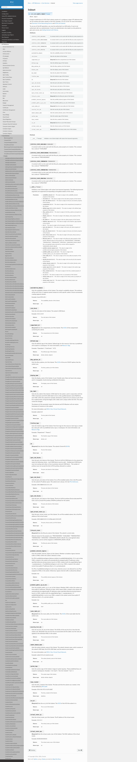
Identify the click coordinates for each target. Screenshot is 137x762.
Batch (4, 96)
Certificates (5, 107)
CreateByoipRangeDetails (10, 622)
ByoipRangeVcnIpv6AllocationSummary (13, 353)
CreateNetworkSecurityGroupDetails (12, 713)
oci (12, 2)
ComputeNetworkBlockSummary (12, 585)
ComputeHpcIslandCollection (11, 567)
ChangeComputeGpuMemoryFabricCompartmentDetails (14, 398)
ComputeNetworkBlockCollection (12, 583)
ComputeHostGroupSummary (11, 561)
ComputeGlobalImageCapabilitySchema (13, 520)
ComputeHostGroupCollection (11, 559)
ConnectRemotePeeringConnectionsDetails (14, 589)
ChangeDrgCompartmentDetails (12, 418)
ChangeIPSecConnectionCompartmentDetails (14, 420)
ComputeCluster (8, 511)
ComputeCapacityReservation (11, 498)
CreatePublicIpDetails (9, 717)
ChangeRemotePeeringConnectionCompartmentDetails (14, 444)
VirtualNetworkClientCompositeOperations (14, 153)
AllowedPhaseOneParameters (11, 188)
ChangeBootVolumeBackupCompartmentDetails (14, 377)
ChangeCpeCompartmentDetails (12, 407)
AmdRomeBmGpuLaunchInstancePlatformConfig (14, 201)
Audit (4, 89)
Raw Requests (5, 37)
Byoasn (6, 331)
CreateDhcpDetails (9, 663)
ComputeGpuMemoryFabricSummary (13, 546)
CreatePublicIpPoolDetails (10, 719)
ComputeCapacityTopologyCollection (13, 507)
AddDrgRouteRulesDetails (10, 164)
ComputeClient (7, 140)
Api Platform (6, 67)
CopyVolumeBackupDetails (11, 596)
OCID (64, 327)
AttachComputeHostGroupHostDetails (13, 234)
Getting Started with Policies (50, 30)
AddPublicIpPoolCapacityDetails (12, 173)
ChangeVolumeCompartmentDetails (12, 463)
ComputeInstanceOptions (10, 578)
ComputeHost (8, 548)
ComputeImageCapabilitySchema (12, 572)
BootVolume (7, 266)
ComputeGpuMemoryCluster (11, 528)
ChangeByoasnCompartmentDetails (12, 381)
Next (79, 750)
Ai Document (6, 53)
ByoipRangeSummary (9, 351)
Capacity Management (8, 105)
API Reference (5, 44)
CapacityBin (7, 357)
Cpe (6, 600)
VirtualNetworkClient (9, 144)
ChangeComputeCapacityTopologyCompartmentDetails (14, 392)
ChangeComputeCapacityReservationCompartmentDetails (14, 390)
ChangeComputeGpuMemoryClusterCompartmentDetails (14, 396)
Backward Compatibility (7, 23)
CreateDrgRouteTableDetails (11, 671)
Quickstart (4, 25)
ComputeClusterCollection (10, 513)
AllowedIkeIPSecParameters (11, 186)
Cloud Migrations (7, 119)
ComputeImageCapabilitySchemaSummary (14, 574)
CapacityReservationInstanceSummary (13, 368)
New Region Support (7, 21)
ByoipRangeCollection (10, 346)
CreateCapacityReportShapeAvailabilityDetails (14, 624)
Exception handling (6, 32)
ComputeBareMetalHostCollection (12, 489)
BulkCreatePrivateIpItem (10, 299)
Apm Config (6, 75)
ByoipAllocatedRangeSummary (11, 342)
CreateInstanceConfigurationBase (12, 687)
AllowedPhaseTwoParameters (11, 190)
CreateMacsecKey (9, 706)
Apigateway (5, 72)
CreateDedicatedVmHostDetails (11, 661)
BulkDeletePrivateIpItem (10, 307)
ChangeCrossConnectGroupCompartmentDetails (14, 411)
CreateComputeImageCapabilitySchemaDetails (14, 650)
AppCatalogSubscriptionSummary (12, 229)
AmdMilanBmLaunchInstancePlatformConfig (14, 197)
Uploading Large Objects (8, 35)
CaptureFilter (8, 375)
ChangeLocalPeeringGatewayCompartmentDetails (14, 433)
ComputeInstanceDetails (10, 576)
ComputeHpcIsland (9, 565)
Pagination (4, 42)
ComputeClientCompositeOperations (12, 149)
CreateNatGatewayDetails (10, 710)
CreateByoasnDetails (9, 619)
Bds (4, 98)
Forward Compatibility (7, 18)
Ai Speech (5, 58)
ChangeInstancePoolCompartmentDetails (13, 429)
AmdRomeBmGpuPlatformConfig (12, 203)
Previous (32, 750)
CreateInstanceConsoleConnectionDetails (14, 693)
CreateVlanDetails (9, 739)
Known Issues (5, 27)
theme (44, 759)
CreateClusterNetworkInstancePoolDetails (14, 632)
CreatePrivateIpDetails (9, 715)
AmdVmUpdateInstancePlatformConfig (13, 214)
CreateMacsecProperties (10, 708)
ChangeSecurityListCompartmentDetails (13, 448)
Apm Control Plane (7, 77)
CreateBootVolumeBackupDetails (12, 615)
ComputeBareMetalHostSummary (12, 494)
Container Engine (7, 128)
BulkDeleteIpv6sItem (9, 305)
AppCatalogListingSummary (11, 225)
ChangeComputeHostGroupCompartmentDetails (14, 403)
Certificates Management (9, 110)
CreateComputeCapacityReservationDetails (14, 637)
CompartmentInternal (9, 483)
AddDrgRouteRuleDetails (10, 162)
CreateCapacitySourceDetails (11, 626)
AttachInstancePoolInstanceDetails (12, 240)
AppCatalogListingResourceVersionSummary (14, 223)
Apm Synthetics (7, 79)
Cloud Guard (6, 117)
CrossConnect (8, 758)
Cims (4, 112)
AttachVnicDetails (9, 249)
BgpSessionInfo (8, 255)
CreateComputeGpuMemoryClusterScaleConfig (14, 645)
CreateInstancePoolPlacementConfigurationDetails (14, 697)
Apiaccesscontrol (7, 70)
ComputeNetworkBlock (10, 580)
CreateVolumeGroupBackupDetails (12, 752)
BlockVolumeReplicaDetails (11, 260)
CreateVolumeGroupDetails (11, 754)
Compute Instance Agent (9, 126)
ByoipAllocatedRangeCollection (12, 340)
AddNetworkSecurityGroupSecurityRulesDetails (14, 171)
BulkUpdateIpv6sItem (9, 325)
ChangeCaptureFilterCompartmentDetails (14, 385)
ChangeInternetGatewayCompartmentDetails (14, 431)
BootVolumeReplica (9, 275)
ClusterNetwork (8, 476)
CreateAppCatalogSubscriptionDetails (13, 613)
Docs (29, 3)
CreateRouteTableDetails (10, 723)
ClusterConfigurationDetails (11, 474)
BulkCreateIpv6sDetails (10, 294)
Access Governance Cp (8, 46)
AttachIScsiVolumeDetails (10, 238)
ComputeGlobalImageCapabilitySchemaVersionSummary (14, 526)
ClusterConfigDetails (9, 472)
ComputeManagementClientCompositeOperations (14, 151)
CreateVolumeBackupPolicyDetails (12, 747)
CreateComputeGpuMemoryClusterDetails (14, 643)
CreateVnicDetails (9, 741)
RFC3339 (44, 686)
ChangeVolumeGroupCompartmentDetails (14, 468)
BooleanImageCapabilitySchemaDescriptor (14, 264)
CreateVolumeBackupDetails (11, 743)
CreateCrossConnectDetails (11, 654)
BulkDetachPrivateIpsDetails (11, 320)
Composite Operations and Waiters (10, 39)
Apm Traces (5, 82)
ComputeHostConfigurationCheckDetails (13, 552)
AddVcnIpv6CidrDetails (10, 182)
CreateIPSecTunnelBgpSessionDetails (13, 680)
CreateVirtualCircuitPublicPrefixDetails (13, 736)
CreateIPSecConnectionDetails (11, 676)
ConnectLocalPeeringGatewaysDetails (13, 587)
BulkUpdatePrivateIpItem (10, 327)
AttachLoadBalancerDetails (11, 242)
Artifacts (5, 86)
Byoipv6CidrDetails (9, 355)
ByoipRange (7, 344)
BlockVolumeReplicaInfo (10, 262)
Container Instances (7, 131)
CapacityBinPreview (9, 359)
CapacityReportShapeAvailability (12, 366)
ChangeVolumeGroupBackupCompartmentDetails (14, 466)
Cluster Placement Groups (9, 121)
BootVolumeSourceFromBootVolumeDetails (14, 288)
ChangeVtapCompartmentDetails (12, 470)
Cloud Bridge (6, 114)
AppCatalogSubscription (10, 227)
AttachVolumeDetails (9, 251)
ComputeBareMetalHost (10, 487)
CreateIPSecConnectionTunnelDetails (13, 678)
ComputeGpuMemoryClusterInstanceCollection (14, 533)
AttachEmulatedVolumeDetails (11, 236)
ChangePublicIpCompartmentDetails (12, 440)
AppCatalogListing (9, 216)
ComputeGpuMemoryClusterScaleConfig (13, 537)
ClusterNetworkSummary (10, 481)
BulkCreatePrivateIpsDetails (11, 301)
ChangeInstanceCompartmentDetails (13, 424)
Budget (4, 103)
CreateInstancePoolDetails (10, 695)
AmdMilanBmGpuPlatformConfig (12, 195)
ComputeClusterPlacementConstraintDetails (14, 515)
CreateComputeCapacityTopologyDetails (13, 639)
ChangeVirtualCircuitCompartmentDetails (14, 457)
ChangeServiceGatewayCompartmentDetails (14, 450)
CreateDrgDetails (8, 667)
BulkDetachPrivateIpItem (10, 318)
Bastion (5, 93)
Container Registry (7, 133)
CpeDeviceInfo (8, 606)
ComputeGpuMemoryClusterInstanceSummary (14, 535)
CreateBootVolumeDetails (10, 617)
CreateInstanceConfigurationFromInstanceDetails (14, 691)
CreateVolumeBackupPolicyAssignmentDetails (14, 745)
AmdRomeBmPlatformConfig (11, 208)
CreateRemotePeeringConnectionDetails (13, 721)
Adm (4, 49)
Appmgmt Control (7, 84)
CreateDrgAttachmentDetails (11, 665)
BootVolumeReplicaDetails (10, 277)
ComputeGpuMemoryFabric (11, 541)
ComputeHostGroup (9, 557)
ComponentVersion (9, 485)
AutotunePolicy (8, 253)
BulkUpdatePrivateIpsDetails (11, 329)
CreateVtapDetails (9, 756)
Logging (3, 30)
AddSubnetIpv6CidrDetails (10, 177)
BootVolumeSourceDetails (10, 281)
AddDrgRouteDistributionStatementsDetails (14, 160)
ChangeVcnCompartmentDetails (12, 455)
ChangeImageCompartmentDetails (12, 422)
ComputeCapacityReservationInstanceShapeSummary (14, 500)
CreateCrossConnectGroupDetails (12, 656)
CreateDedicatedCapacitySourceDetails (13, 658)
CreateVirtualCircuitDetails (10, 734)
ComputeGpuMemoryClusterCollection (13, 531)
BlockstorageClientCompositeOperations (13, 147)
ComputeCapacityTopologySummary (13, 509)
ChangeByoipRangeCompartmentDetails (13, 383)
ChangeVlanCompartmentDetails (12, 459)
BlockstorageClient (8, 138)
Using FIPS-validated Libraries (9, 16)
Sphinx (36, 759)
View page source (78, 3)
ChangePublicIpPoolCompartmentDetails (13, 442)
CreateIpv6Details (9, 702)
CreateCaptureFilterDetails (10, 628)
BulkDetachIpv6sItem (9, 316)
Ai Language (6, 56)
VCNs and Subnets (60, 23)
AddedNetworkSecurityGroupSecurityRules (14, 184)
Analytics (5, 63)
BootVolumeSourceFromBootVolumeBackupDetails (14, 286)
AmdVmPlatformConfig (10, 212)
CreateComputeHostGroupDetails (12, 648)
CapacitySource (8, 370)
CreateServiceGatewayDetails (11, 728)
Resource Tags (66, 345)
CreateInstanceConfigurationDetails (12, 689)
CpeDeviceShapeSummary (10, 611)
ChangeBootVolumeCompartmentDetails (13, 379)
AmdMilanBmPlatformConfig (11, 199)
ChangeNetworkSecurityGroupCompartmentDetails (14, 437)
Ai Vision (5, 60)
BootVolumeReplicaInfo (10, 279)
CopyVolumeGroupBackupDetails (12, 598)
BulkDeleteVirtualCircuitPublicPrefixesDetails (14, 312)
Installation (4, 11)
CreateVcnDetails (8, 732)
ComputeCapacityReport (10, 496)
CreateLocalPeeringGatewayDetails (12, 704)
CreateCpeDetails (8, 652)
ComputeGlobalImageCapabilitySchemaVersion (14, 524)
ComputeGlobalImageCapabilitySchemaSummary (14, 522)
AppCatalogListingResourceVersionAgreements (14, 221)
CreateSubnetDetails (9, 730)
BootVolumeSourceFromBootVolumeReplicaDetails (14, 290)
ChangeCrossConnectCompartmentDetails (14, 409)
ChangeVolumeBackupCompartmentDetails (14, 461)
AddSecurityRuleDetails (10, 175)
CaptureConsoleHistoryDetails (11, 372)
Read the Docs (57, 759)
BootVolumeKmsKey (9, 273)
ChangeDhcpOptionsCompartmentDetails (14, 416)
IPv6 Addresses (74, 481)
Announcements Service (9, 65)
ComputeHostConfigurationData (12, 554)
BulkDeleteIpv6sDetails (10, 303)
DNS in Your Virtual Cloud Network (56, 409)
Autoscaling (5, 91)
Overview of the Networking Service (42, 23)
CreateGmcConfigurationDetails (12, 674)
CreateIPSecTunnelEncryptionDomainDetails (14, 682)
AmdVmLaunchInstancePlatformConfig (13, 210)
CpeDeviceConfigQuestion (10, 604)
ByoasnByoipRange (9, 333)
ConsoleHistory (8, 591)
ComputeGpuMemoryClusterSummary (13, 539)
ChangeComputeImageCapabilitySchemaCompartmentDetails (14, 405)
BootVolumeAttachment (10, 268)
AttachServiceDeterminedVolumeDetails (13, 247)
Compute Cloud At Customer (10, 124)
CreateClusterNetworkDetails (11, 630)
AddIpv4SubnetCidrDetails (10, 169)
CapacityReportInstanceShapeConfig (13, 364)
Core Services (6, 135)
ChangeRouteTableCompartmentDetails (13, 446)
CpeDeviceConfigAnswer (10, 602)
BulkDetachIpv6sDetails (10, 314)
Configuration (5, 13)
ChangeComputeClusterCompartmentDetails (14, 394)
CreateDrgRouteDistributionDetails (12, 669)
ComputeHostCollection (10, 550)
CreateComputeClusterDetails (11, 641)
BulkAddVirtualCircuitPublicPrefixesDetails (14, 292)
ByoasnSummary (8, 338)
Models (5, 156)
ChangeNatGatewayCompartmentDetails (13, 435)
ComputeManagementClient (10, 142)
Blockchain (5, 100)
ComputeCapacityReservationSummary (13, 502)
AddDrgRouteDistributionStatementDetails (14, 158)
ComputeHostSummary (10, 563)
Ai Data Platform (7, 51)
